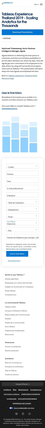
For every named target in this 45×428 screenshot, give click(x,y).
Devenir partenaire (12, 351)
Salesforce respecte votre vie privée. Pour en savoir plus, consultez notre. (21, 246)
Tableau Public (10, 307)
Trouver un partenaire (13, 347)
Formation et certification (14, 367)
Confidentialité (11, 399)
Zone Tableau (10, 327)
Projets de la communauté (14, 323)
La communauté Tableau (15, 303)
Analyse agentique (11, 279)
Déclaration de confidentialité (18, 249)
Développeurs (23, 390)
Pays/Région (11, 221)
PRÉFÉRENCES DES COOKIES (22, 403)
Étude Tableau (10, 291)
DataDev (8, 319)
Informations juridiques (12, 394)
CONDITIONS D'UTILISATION (30, 394)
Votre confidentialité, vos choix (24, 408)
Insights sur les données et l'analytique (19, 287)
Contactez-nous (10, 295)
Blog (14, 390)
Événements (9, 335)
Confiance (7, 390)
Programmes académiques (14, 331)
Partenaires (9, 342)
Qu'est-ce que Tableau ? (14, 275)
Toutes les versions (12, 375)
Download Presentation (22, 32)
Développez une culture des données (18, 283)
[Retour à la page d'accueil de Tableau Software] (9, 2)
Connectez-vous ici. (9, 108)
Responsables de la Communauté (17, 315)
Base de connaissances (13, 363)
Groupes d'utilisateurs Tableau (16, 311)
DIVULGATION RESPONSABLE (27, 399)
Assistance (9, 358)
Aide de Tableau (11, 371)
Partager (6, 38)
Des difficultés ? (14, 261)
